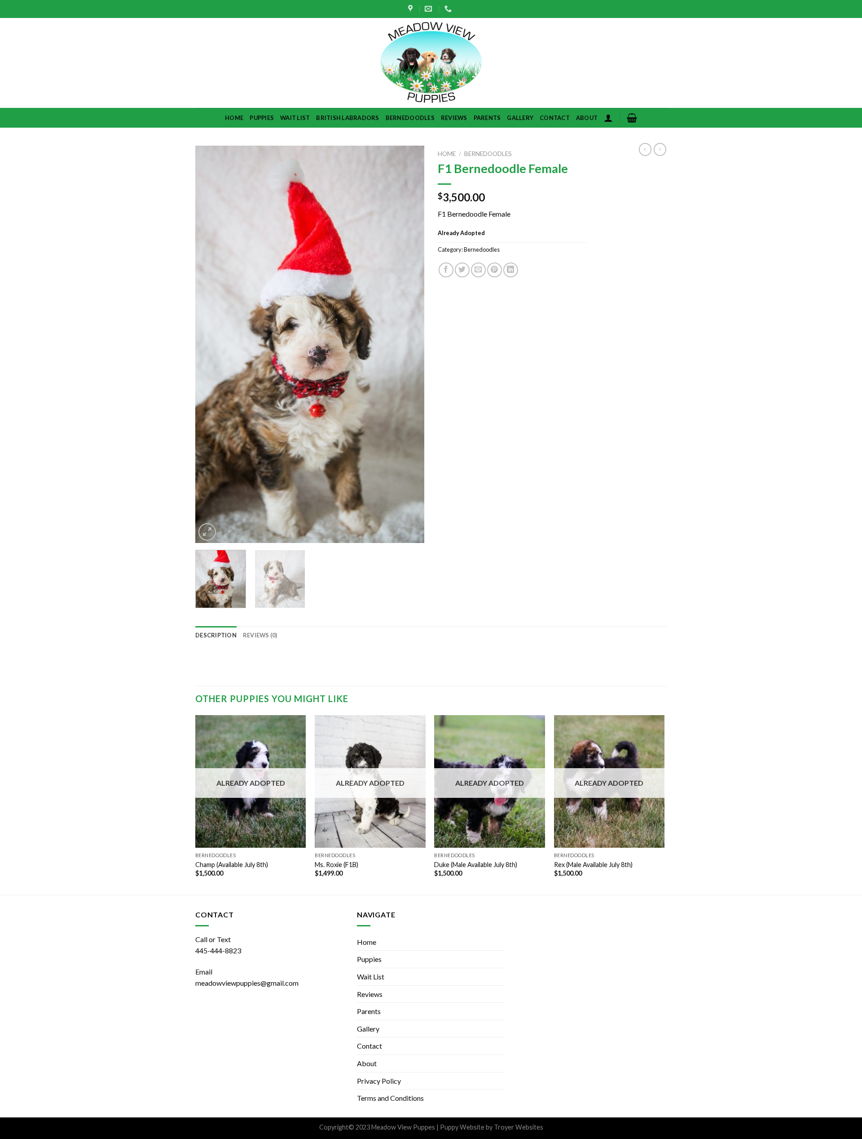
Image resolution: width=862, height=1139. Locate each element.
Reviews (454, 117)
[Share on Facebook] (446, 270)
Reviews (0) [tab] (260, 635)
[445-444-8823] (449, 8)
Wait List (295, 117)
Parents (487, 117)
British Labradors (347, 117)
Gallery (520, 117)
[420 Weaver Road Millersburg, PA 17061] (411, 8)
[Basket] (632, 118)
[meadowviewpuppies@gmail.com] (429, 8)
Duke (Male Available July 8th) (475, 864)
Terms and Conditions (390, 1098)
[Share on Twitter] (462, 270)
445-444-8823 (218, 950)
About (587, 117)
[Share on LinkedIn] (510, 270)
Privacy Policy (379, 1081)
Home (234, 117)
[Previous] (211, 344)
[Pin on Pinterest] (494, 270)
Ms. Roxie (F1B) (336, 864)
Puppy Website (462, 1127)
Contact (555, 117)
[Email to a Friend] (478, 270)
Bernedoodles (410, 117)
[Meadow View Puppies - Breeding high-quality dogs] (431, 63)
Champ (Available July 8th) (231, 864)
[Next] (408, 344)
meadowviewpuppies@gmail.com (247, 983)
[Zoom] (207, 532)
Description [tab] (216, 635)
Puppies (262, 117)
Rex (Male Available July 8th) (593, 864)
